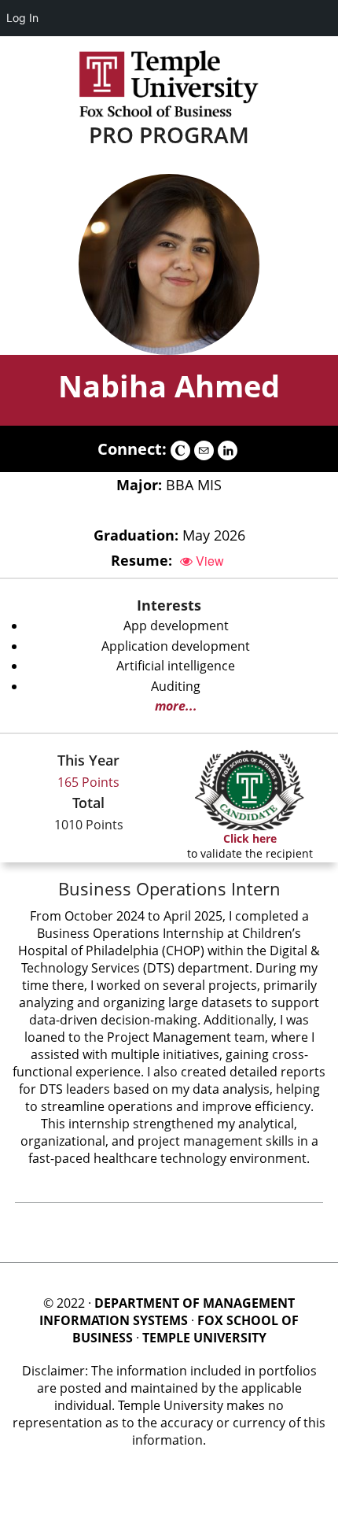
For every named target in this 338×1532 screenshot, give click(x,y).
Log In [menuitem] (22, 17)
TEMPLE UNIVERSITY (204, 1337)
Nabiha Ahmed (169, 385)
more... (176, 705)
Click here (250, 838)
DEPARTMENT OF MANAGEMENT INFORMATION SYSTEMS (167, 1311)
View (208, 561)
